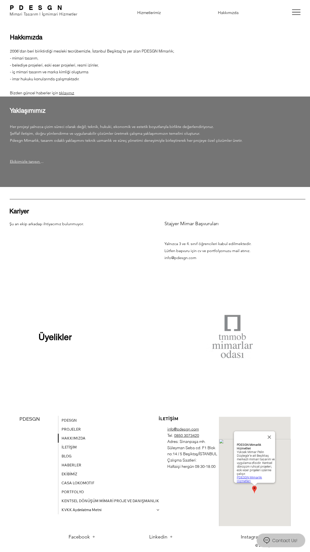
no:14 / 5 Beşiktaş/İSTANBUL (192, 453)
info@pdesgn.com (180, 257)
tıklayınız (66, 92)
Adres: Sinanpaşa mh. (186, 441)
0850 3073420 (186, 435)
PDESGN (38, 7)
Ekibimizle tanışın (25, 161)
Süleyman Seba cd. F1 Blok (191, 447)
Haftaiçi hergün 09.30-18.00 (191, 466)
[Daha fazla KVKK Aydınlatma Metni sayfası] (158, 510)
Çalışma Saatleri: (182, 460)
